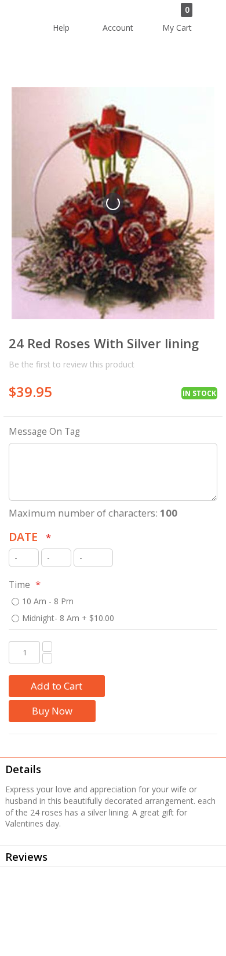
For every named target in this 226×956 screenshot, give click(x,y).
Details (23, 769)
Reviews (26, 857)
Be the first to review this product (71, 364)
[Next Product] (208, 345)
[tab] (113, 767)
